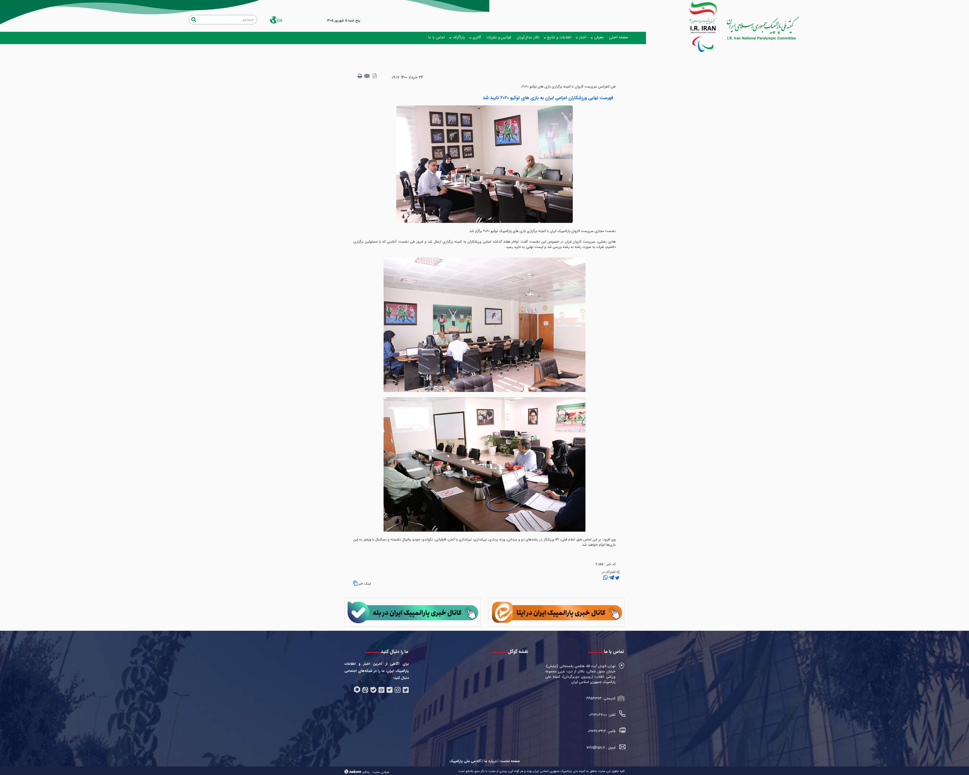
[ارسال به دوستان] (367, 76)
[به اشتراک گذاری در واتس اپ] (605, 578)
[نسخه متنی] (360, 76)
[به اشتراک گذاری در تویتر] (617, 578)
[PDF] (374, 76)
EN (279, 21)
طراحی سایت (380, 772)
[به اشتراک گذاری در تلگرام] (611, 578)
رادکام (366, 772)
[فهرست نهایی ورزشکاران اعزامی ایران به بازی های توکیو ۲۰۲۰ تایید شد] (484, 164)
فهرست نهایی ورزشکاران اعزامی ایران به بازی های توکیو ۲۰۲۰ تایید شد (548, 97)
